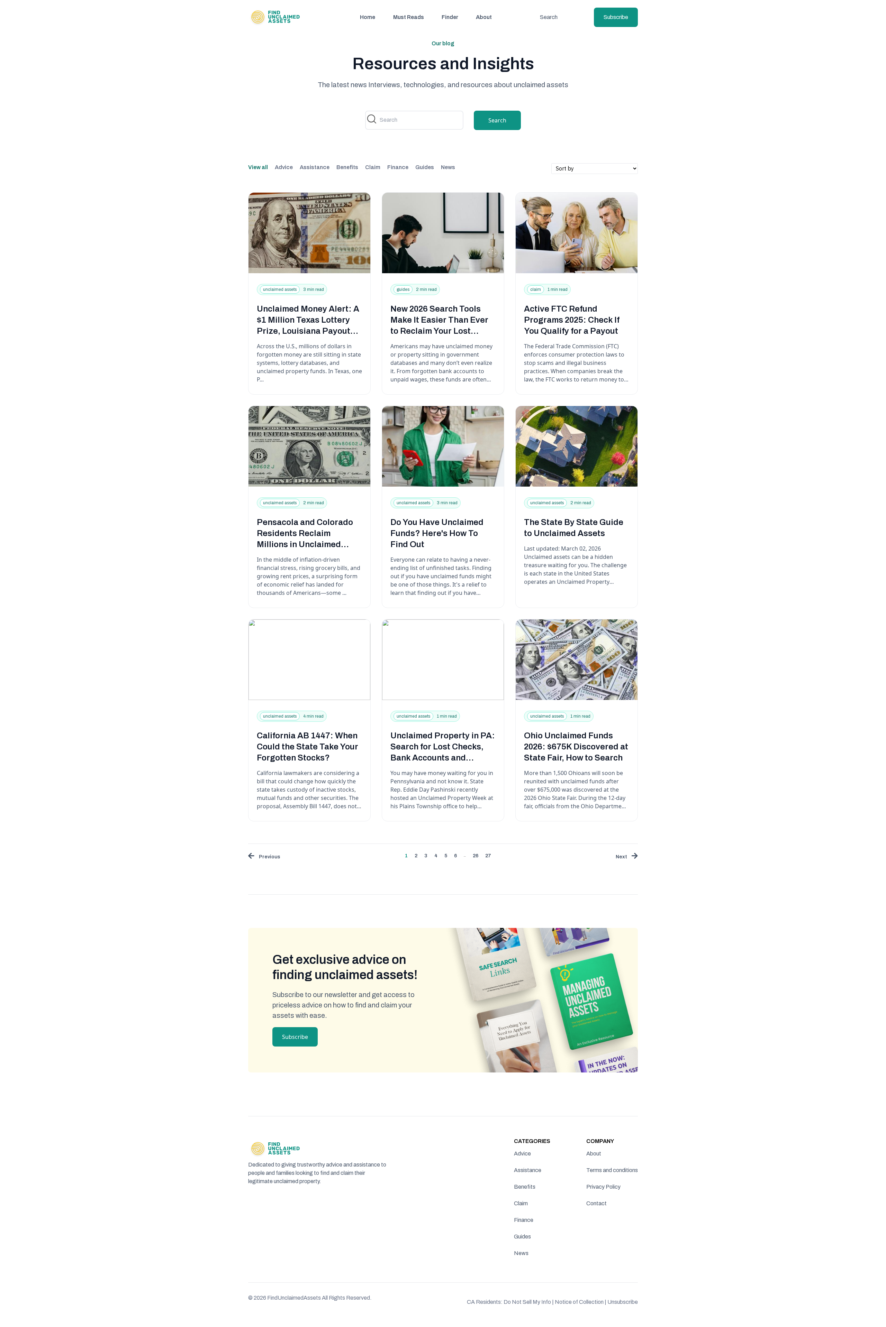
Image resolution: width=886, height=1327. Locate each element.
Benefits (347, 167)
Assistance (314, 167)
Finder (450, 17)
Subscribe (616, 17)
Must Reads (408, 17)
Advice (284, 167)
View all (258, 167)
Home (367, 17)
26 (475, 855)
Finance (397, 167)
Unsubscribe (622, 1302)
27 (488, 855)
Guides (424, 167)
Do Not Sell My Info (529, 1302)
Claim (372, 167)
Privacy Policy (603, 1187)
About (484, 17)
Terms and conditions (612, 1170)
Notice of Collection (580, 1302)
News (448, 167)
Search (549, 17)
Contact (596, 1203)
